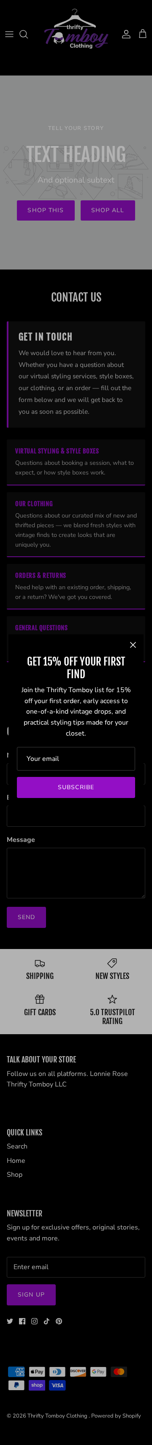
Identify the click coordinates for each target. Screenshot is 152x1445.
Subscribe (76, 787)
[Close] (133, 645)
